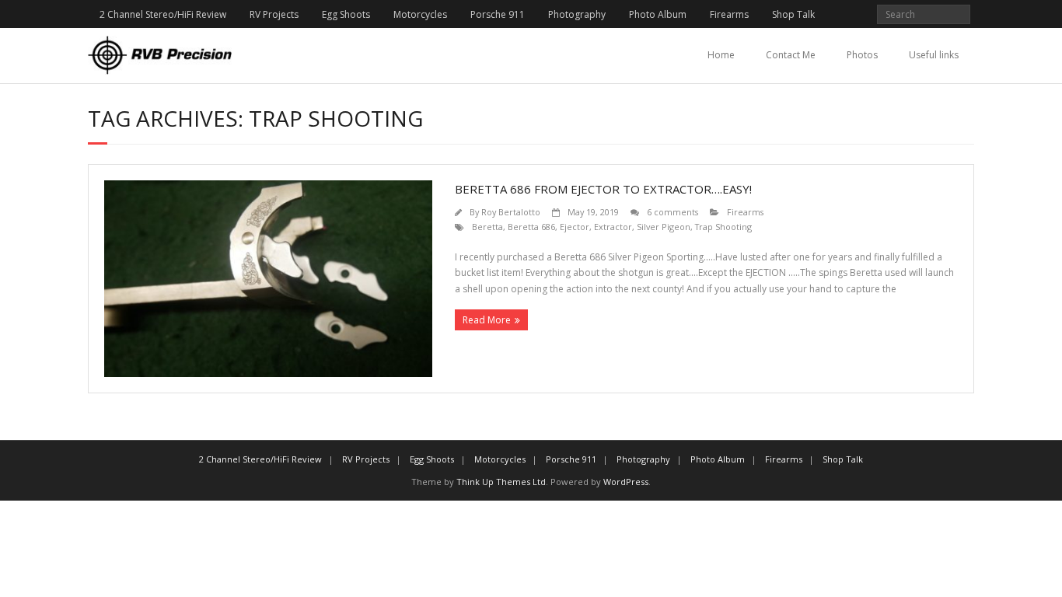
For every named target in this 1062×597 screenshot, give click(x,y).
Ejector (574, 226)
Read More (487, 319)
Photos (862, 54)
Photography (577, 14)
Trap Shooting (723, 226)
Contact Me (791, 54)
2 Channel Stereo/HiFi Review (163, 14)
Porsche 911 (497, 14)
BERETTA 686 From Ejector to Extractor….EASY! (603, 189)
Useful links (934, 54)
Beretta (487, 226)
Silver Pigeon (663, 226)
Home (721, 54)
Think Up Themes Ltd (501, 481)
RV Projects (274, 14)
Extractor (613, 226)
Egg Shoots (346, 14)
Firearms (729, 14)
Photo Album (657, 14)
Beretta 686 (531, 226)
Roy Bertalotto (510, 212)
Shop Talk (793, 14)
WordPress (625, 481)
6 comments (672, 212)
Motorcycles (420, 14)
